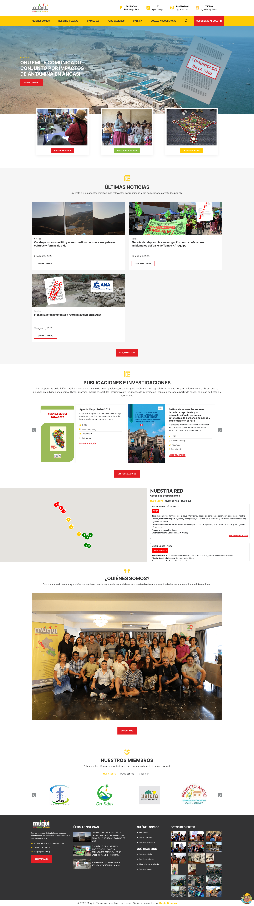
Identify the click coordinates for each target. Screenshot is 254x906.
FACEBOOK (131, 6)
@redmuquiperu (209, 9)
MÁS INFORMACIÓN (238, 535)
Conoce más (127, 731)
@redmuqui (157, 9)
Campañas (93, 21)
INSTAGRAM (182, 6)
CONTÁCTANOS (42, 859)
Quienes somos (41, 21)
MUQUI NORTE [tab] (156, 501)
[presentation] (34, 430)
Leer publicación (87, 444)
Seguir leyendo (31, 85)
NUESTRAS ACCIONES (127, 150)
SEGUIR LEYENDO (45, 263)
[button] (5, 70)
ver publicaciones (127, 474)
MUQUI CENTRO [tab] (172, 501)
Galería (137, 21)
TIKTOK (209, 6)
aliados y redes (191, 150)
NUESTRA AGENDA (62, 150)
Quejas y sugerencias (163, 21)
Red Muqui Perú (131, 9)
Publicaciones (116, 21)
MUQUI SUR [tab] (186, 501)
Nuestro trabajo (68, 21)
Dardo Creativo (168, 903)
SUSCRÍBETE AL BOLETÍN (209, 21)
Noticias (37, 239)
